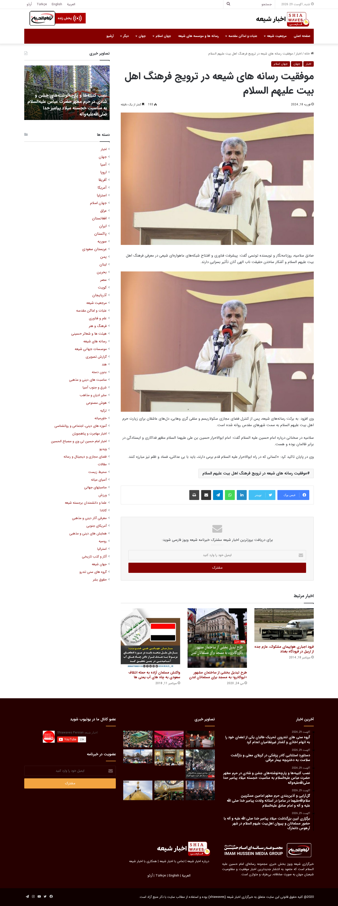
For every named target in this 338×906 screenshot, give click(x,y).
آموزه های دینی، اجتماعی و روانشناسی (80, 426)
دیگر (126, 36)
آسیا (103, 164)
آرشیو (110, 36)
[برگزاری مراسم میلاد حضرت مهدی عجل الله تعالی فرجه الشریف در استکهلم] (169, 739)
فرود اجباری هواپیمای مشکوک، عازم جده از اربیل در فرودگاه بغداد (284, 649)
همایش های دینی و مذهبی (88, 533)
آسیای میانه (99, 479)
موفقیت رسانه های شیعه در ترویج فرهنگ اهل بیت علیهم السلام (254, 473)
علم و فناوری (98, 318)
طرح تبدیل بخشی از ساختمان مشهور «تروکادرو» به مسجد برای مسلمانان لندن (218, 675)
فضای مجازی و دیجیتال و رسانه (85, 456)
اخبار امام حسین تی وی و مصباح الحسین (79, 441)
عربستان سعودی (94, 249)
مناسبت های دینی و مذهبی (88, 379)
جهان (142, 36)
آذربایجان (99, 295)
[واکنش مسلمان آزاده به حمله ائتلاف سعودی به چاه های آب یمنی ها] (150, 638)
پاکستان (100, 233)
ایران (103, 226)
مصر (103, 280)
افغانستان (99, 218)
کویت (102, 287)
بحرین (102, 272)
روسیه (103, 541)
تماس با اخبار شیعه (172, 861)
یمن (103, 257)
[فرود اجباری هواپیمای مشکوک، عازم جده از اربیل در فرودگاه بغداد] (284, 625)
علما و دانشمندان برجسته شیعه (86, 502)
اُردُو (29, 4)
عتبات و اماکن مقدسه (242, 36)
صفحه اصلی (302, 36)
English (57, 4)
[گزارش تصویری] (200, 764)
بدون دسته (99, 372)
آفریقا (102, 180)
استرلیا (102, 195)
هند (104, 364)
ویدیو (103, 449)
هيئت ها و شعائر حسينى (89, 333)
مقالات (102, 464)
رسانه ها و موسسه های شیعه (198, 36)
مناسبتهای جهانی (95, 487)
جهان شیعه (99, 564)
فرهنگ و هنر (98, 326)
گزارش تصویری (96, 356)
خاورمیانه (101, 418)
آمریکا (102, 187)
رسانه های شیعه (95, 341)
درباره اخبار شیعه (198, 861)
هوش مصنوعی (96, 403)
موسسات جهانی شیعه (91, 349)
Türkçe (42, 4)
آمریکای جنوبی (96, 525)
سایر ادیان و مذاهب (93, 395)
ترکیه (103, 410)
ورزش (102, 495)
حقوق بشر (100, 579)
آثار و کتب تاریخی (94, 556)
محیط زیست (97, 472)
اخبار (299, 53)
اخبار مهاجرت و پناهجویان (89, 433)
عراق (103, 210)
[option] (67, 92)
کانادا (103, 510)
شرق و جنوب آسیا (95, 387)
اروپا (103, 172)
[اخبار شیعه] (278, 19)
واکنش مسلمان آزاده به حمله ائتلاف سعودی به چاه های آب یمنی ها (154, 675)
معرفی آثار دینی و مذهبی (89, 518)
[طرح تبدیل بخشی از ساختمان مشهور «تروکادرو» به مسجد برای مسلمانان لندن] (217, 638)
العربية (71, 4)
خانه (307, 53)
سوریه (102, 241)
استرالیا (102, 549)
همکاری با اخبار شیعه (143, 861)
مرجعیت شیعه (277, 36)
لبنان (103, 264)
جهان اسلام (163, 36)
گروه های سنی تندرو (93, 572)
